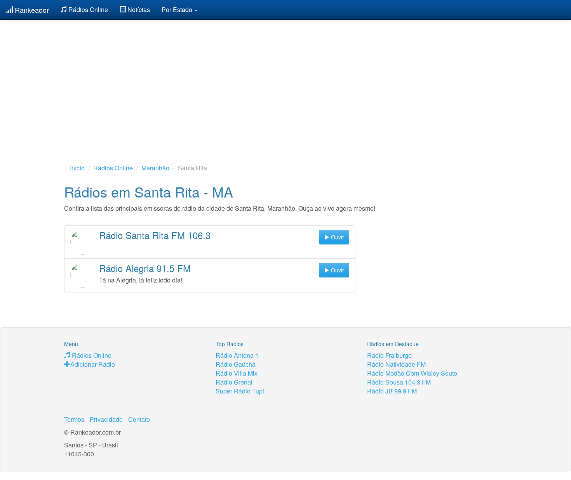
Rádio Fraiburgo (389, 355)
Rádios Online (87, 9)
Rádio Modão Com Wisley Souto (412, 373)
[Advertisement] (285, 79)
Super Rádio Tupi (240, 390)
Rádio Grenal (234, 382)
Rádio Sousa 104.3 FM (399, 382)
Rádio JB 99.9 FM (392, 390)
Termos (74, 419)
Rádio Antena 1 (237, 355)
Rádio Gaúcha (236, 364)
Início (77, 167)
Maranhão (155, 167)
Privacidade (106, 419)
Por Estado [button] (178, 9)
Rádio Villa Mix (237, 373)
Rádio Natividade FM (396, 364)
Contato (139, 419)
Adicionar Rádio (92, 364)
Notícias (138, 9)
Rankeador (31, 10)
